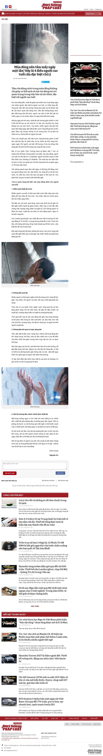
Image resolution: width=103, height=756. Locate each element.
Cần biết (71, 14)
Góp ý (91, 9)
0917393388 (7, 748)
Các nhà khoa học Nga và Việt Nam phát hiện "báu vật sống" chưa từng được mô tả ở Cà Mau (43, 621)
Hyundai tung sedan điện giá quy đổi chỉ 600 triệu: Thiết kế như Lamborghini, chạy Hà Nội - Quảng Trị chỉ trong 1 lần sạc (43, 569)
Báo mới (97, 724)
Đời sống (31, 14)
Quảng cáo (98, 9)
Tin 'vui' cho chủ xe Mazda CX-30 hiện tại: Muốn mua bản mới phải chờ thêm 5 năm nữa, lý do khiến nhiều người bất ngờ (43, 637)
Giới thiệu (75, 724)
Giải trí (44, 14)
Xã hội (38, 14)
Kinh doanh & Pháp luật (15, 14)
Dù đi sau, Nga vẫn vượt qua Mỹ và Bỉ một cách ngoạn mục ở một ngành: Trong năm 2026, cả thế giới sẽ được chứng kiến (43, 591)
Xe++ (50, 14)
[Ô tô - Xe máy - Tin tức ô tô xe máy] (76, 162)
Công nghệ (57, 14)
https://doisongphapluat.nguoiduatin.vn (12, 733)
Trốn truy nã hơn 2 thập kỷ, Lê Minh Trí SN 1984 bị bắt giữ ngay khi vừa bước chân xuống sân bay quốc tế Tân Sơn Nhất (43, 545)
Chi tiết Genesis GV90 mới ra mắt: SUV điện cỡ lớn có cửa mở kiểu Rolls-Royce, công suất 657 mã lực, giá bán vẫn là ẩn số (43, 680)
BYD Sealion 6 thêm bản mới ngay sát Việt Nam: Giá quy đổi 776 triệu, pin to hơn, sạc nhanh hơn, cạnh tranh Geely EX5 (41, 701)
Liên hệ (86, 9)
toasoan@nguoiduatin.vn (11, 750)
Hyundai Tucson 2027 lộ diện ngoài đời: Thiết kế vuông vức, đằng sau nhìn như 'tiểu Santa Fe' (43, 658)
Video (64, 14)
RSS (67, 724)
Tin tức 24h (86, 724)
